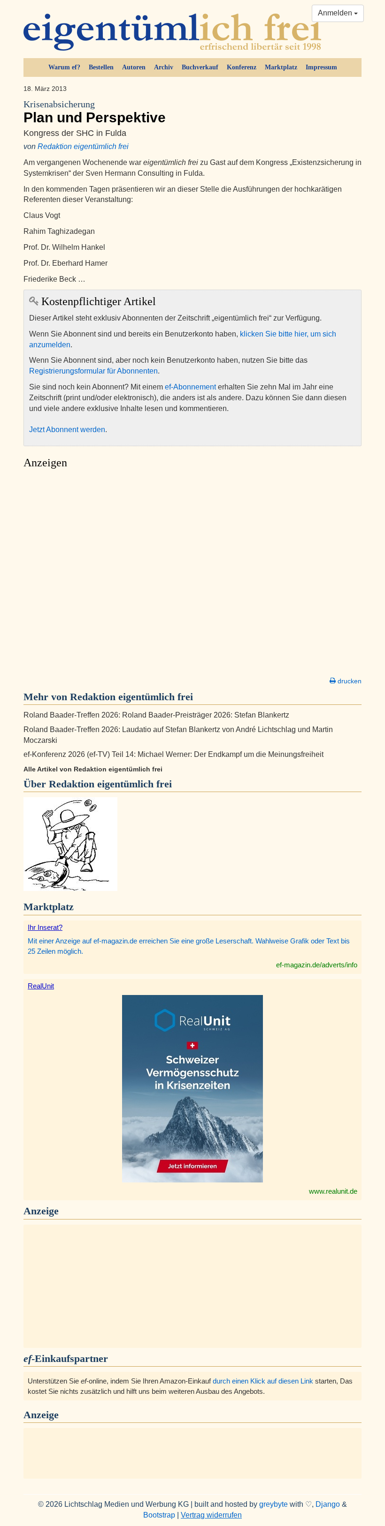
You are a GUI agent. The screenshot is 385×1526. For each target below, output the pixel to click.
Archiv (163, 67)
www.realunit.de (333, 1191)
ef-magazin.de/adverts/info (316, 965)
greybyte (273, 1504)
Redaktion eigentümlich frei (83, 146)
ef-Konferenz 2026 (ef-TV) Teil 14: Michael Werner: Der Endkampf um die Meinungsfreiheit (173, 754)
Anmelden (336, 13)
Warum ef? (64, 67)
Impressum (321, 67)
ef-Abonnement (190, 387)
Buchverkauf (200, 67)
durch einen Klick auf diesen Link (263, 1381)
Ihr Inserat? (45, 927)
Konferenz (241, 67)
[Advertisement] (192, 575)
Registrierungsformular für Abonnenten (93, 371)
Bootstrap (159, 1515)
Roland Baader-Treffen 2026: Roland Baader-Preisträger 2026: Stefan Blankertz (156, 715)
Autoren (134, 67)
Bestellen (101, 67)
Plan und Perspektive (94, 112)
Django (328, 1504)
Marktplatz (281, 67)
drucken (349, 681)
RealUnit (41, 986)
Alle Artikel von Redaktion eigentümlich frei (92, 769)
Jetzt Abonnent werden (67, 430)
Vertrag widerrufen (211, 1515)
